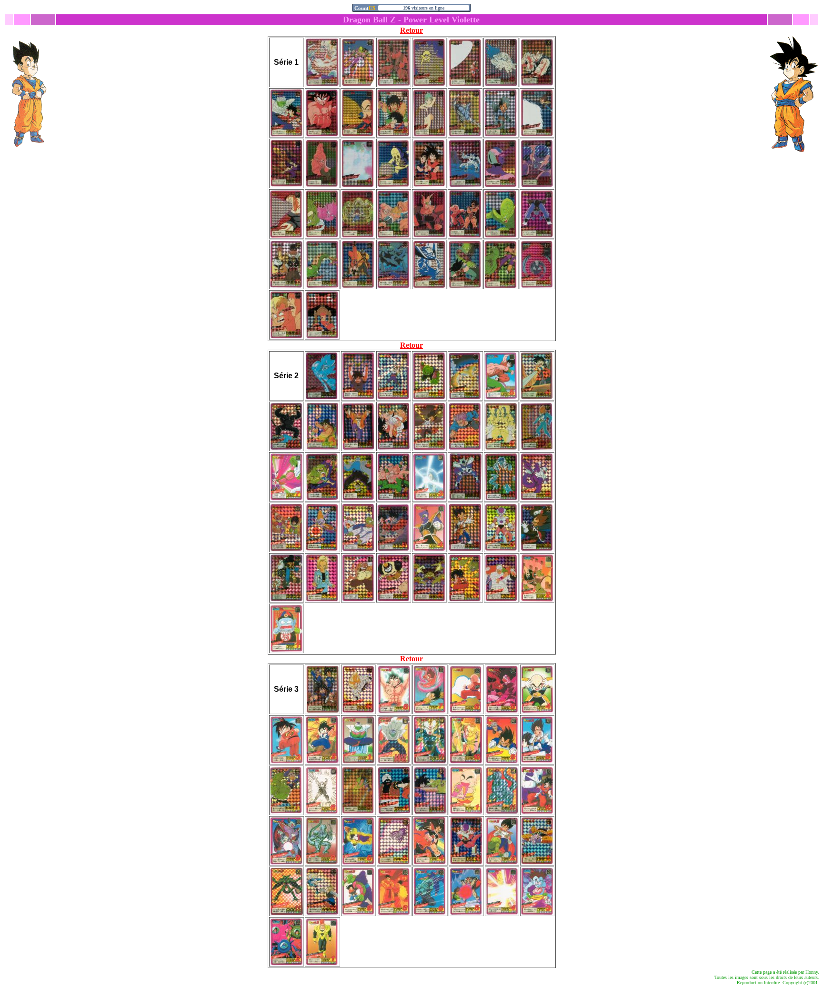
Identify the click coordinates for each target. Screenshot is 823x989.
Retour (411, 30)
